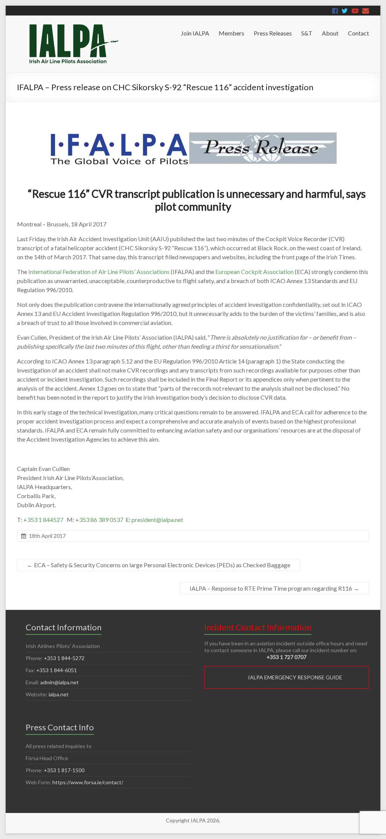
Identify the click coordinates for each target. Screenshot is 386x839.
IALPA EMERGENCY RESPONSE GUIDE (295, 677)
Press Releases (273, 33)
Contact (358, 33)
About (330, 33)
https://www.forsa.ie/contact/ (87, 782)
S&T (306, 33)
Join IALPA (195, 33)
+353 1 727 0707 (286, 657)
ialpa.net (59, 694)
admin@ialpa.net (59, 682)
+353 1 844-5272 (64, 658)
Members (231, 33)
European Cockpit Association (254, 271)
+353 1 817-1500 (64, 770)
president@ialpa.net (157, 519)
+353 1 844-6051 (56, 670)
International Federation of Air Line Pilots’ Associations (99, 271)
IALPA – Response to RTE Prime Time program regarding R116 (274, 588)
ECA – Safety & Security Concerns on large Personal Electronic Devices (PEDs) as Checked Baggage (158, 564)
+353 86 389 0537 (99, 519)
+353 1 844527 (43, 519)
